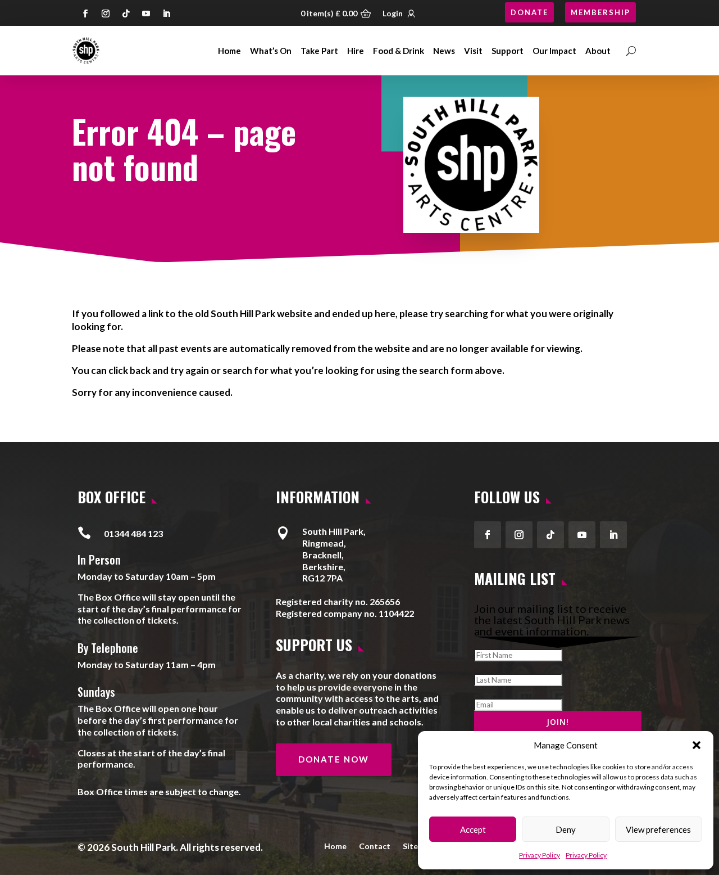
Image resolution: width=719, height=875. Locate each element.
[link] (86, 51)
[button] (696, 745)
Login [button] (393, 13)
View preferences (658, 829)
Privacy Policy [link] (539, 855)
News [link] (444, 51)
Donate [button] (529, 12)
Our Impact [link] (554, 51)
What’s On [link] (271, 51)
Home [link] (229, 51)
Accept (473, 829)
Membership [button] (600, 12)
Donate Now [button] (333, 759)
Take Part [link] (319, 51)
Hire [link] (355, 51)
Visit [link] (473, 51)
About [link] (598, 51)
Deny (566, 829)
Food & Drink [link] (398, 51)
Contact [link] (374, 845)
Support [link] (508, 51)
